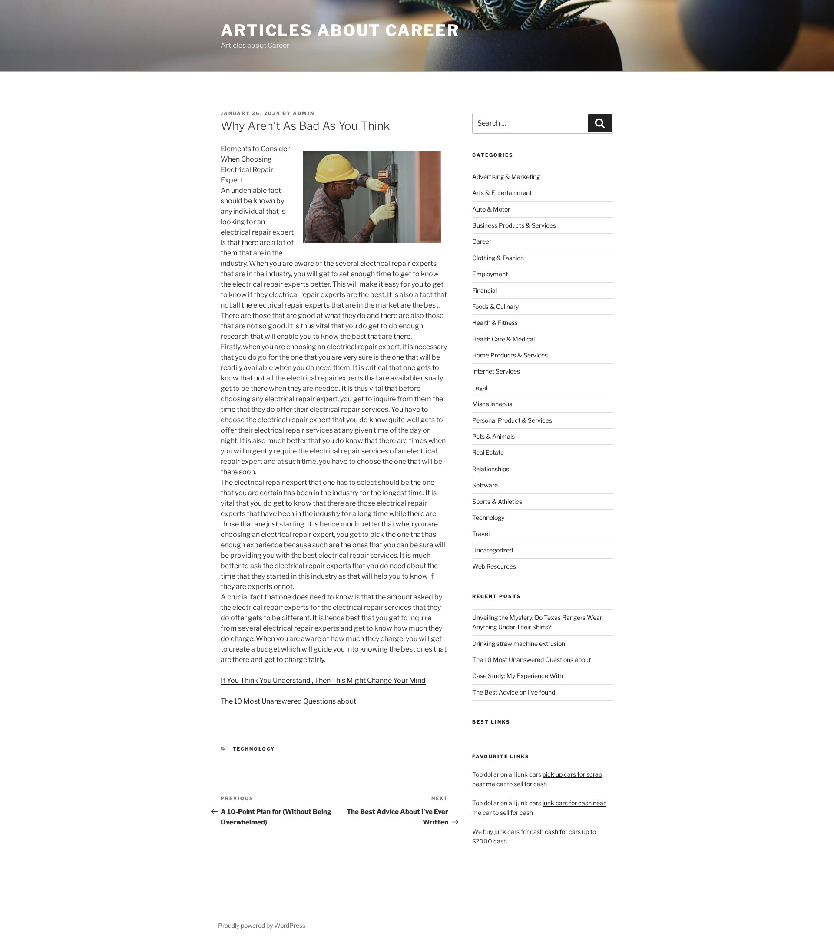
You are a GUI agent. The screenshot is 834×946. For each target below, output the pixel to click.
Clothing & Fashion (498, 257)
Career (481, 241)
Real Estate (488, 452)
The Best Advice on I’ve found (513, 692)
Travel (481, 533)
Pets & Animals (493, 436)
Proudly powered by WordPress (261, 925)
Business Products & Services (514, 225)
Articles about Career (340, 30)
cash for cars (563, 831)
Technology (254, 749)
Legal (479, 387)
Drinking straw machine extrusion (518, 643)
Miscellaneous (492, 403)
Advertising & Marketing (506, 176)
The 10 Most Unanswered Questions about (288, 701)
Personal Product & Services (512, 420)
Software (485, 485)
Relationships (490, 469)
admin (303, 113)
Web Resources (494, 566)
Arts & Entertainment (502, 192)
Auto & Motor (491, 209)
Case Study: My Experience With (517, 675)
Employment (490, 274)
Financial (484, 290)
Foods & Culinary (495, 306)
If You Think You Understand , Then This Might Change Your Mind (323, 680)
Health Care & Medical (503, 339)
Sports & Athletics (497, 501)
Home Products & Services (510, 355)
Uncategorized (492, 550)
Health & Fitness (495, 322)
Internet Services (496, 371)
